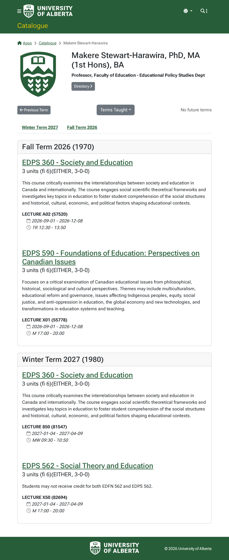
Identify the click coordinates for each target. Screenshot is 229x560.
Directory (82, 86)
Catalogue (32, 25)
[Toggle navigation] (19, 11)
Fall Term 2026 (82, 127)
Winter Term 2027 (40, 127)
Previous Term (35, 110)
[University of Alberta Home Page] (48, 11)
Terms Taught (113, 109)
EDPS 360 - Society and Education (77, 162)
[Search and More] (204, 11)
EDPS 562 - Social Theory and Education (87, 466)
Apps (27, 43)
